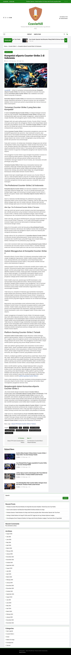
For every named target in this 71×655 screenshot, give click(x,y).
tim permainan (9, 433)
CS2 (20, 427)
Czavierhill (35, 24)
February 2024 (9, 614)
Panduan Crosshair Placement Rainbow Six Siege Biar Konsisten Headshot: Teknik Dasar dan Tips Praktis (31, 506)
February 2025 (9, 579)
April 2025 (8, 574)
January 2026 (9, 554)
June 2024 (8, 602)
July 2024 (8, 599)
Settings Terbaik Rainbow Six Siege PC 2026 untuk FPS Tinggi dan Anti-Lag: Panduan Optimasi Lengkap (43, 1)
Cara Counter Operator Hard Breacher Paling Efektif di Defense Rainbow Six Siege (38, 39)
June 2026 (8, 539)
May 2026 (8, 542)
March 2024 (9, 611)
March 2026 (9, 548)
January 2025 (9, 582)
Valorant (8, 645)
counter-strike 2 (13, 427)
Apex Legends (9, 631)
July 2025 (8, 571)
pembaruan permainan (21, 430)
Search (7, 495)
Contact (29, 34)
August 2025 (9, 568)
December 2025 (10, 556)
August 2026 (9, 533)
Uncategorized (9, 642)
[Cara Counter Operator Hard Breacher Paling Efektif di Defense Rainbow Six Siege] (14, 41)
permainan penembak (35, 430)
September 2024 (10, 594)
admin (7, 61)
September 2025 (10, 565)
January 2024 (9, 617)
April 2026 (8, 545)
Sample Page (37, 34)
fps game (26, 427)
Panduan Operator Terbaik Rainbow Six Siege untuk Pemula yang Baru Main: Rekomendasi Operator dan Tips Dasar (33, 512)
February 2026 (9, 551)
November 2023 (10, 623)
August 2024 (9, 597)
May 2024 (8, 605)
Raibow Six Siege (10, 639)
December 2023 (10, 620)
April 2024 (8, 608)
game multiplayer (34, 427)
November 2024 (10, 588)
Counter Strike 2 (8, 52)
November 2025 (10, 559)
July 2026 (8, 536)
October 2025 (9, 562)
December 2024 (10, 585)
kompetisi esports (9, 430)
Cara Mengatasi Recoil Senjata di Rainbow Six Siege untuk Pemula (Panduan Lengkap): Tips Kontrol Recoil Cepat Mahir (34, 518)
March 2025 (9, 577)
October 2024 (9, 591)
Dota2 (7, 636)
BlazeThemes (22, 652)
